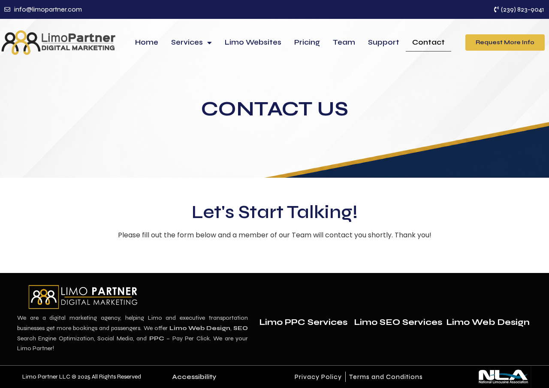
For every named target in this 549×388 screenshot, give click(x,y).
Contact (428, 42)
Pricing (307, 42)
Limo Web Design (488, 322)
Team (344, 42)
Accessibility (194, 377)
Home (146, 42)
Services (187, 42)
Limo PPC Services (303, 322)
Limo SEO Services (398, 322)
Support (383, 42)
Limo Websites (253, 42)
